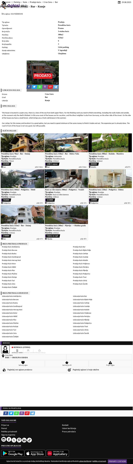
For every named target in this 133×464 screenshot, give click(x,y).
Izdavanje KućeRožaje (10, 327)
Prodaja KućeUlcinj (80, 281)
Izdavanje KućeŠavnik (81, 333)
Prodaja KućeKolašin (80, 260)
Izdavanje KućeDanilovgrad (12, 306)
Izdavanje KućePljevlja (81, 320)
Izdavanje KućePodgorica (82, 323)
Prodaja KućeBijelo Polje (82, 250)
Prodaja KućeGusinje (80, 257)
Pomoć (4, 428)
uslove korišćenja (85, 461)
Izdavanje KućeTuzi (9, 330)
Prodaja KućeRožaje (9, 277)
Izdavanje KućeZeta (9, 333)
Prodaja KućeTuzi (8, 281)
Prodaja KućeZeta (8, 284)
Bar (56, 2)
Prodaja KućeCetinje (80, 254)
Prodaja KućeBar (79, 247)
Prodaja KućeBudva (9, 254)
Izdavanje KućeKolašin (81, 310)
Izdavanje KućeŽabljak (10, 337)
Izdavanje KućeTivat (80, 327)
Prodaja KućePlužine (9, 274)
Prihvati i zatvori (117, 461)
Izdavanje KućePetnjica (81, 316)
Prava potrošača (69, 432)
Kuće (25, 2)
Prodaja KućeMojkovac (81, 264)
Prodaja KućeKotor (9, 264)
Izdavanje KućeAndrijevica (11, 296)
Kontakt (65, 425)
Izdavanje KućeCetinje (81, 303)
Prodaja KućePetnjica (81, 267)
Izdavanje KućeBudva (10, 303)
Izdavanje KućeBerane (10, 300)
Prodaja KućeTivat (80, 277)
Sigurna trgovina (8, 435)
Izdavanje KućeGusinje (81, 306)
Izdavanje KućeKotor (9, 313)
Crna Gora (48, 2)
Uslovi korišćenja (69, 428)
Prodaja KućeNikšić (9, 267)
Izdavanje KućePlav (9, 320)
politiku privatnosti (99, 461)
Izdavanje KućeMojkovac (82, 313)
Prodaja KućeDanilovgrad (11, 257)
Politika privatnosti (9, 432)
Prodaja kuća (35, 2)
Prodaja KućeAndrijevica (11, 247)
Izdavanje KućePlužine (10, 323)
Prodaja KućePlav (8, 271)
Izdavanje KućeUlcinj (80, 330)
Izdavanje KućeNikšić (9, 316)
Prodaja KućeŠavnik (80, 284)
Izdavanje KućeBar (80, 296)
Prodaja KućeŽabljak (9, 287)
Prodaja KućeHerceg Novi (11, 260)
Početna (17, 2)
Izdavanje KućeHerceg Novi (12, 310)
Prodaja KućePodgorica (81, 274)
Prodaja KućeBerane (9, 250)
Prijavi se (5, 425)
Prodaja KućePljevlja (80, 271)
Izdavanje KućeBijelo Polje (82, 300)
